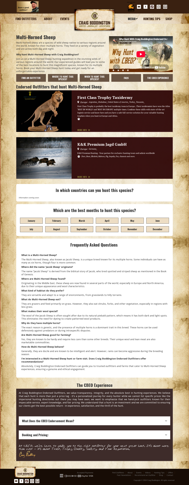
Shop (168, 18)
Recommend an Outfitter (145, 475)
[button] (133, 19)
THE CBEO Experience (158, 78)
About (48, 18)
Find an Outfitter (31, 78)
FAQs (126, 78)
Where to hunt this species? (62, 78)
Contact (170, 475)
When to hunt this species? (94, 78)
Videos (148, 472)
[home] (94, 20)
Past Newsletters (124, 475)
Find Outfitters (26, 18)
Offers (170, 472)
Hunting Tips (151, 18)
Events (64, 18)
